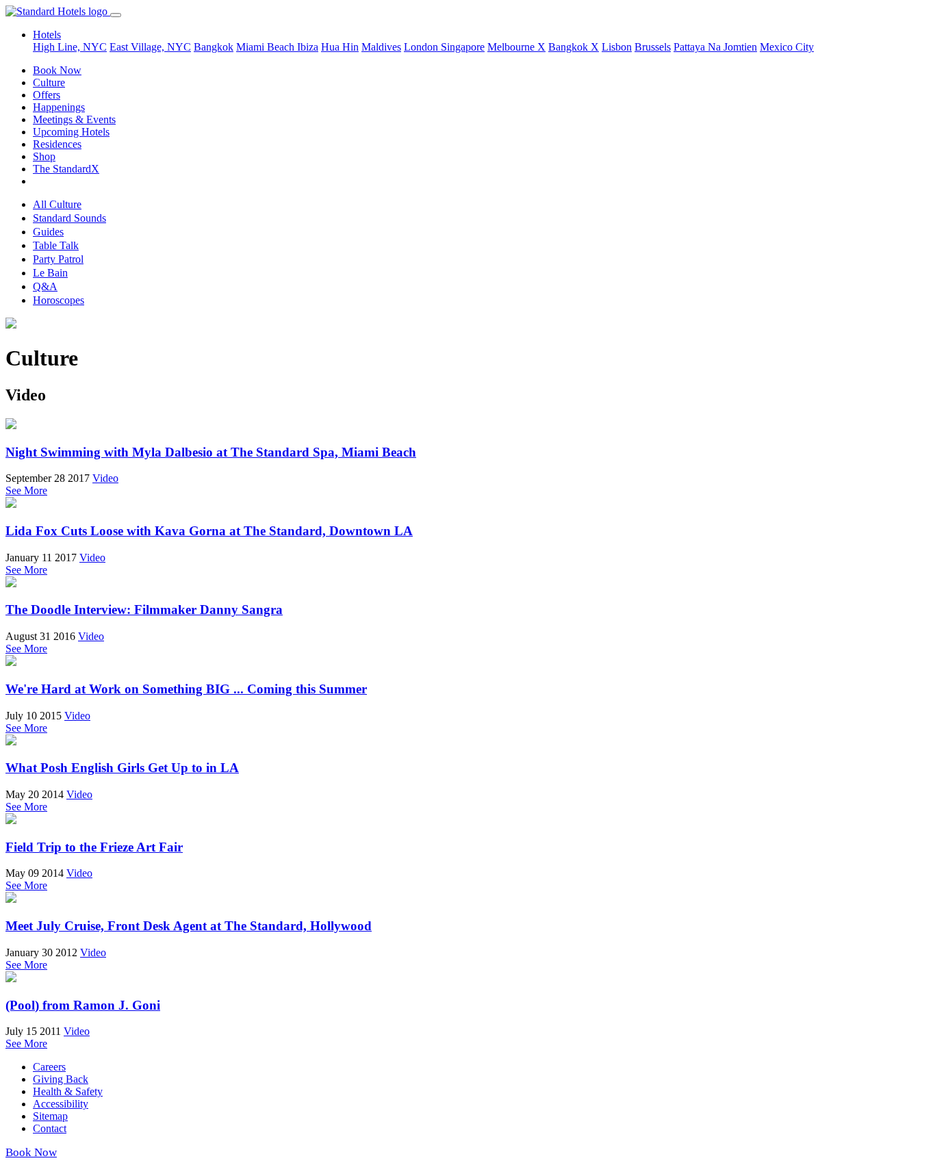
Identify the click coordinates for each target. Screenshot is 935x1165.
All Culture (57, 204)
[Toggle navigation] (115, 15)
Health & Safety (68, 1091)
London (422, 47)
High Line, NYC (70, 47)
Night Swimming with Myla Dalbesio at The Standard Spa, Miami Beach (210, 452)
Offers (46, 95)
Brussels (653, 47)
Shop (44, 156)
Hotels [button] (47, 34)
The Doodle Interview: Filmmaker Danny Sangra (144, 609)
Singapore (463, 47)
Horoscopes (58, 300)
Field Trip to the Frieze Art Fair (94, 847)
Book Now (57, 70)
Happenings (59, 107)
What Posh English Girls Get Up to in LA (122, 767)
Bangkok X (573, 47)
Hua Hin (340, 47)
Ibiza (307, 47)
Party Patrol (58, 259)
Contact (49, 1128)
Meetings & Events (74, 119)
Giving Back (60, 1079)
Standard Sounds (69, 218)
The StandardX (66, 169)
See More (26, 490)
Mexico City (787, 47)
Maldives (381, 47)
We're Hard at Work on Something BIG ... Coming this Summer (186, 689)
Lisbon (617, 47)
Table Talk (56, 245)
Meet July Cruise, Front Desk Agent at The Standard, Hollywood (188, 926)
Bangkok (213, 47)
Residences (57, 144)
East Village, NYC (150, 47)
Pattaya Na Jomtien (715, 47)
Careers (49, 1067)
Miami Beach (266, 47)
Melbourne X (516, 47)
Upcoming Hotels (71, 132)
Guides (48, 232)
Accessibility (60, 1104)
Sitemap (50, 1116)
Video (105, 478)
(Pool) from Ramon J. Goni (82, 1005)
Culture (49, 82)
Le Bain (50, 273)
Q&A (45, 286)
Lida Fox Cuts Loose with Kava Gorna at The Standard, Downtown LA (209, 531)
